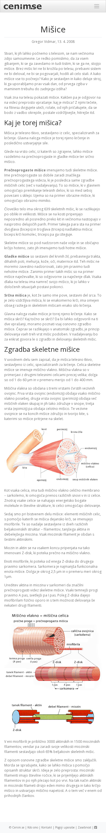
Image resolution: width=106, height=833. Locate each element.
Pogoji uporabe (65, 827)
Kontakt (46, 827)
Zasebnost (84, 827)
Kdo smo (32, 827)
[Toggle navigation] (97, 6)
